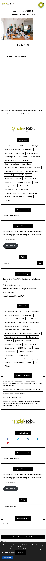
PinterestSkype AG (22, 189)
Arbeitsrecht (20, 153)
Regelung (7, 197)
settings (20, 552)
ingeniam (19, 179)
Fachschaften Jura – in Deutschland (29, 390)
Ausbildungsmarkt (10, 157)
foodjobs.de (8, 175)
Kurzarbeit (37, 182)
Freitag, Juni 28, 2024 (28, 14)
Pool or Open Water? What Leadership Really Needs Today (21, 280)
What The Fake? (9, 292)
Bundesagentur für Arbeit (13, 160)
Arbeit (27, 146)
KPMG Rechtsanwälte (24, 182)
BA (20, 157)
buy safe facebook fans (11, 394)
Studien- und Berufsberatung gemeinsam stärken (20, 288)
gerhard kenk (19, 175)
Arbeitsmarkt (9, 153)
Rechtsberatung (16, 398)
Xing (36, 197)
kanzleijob (16, 14)
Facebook (37, 168)
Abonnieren (10, 246)
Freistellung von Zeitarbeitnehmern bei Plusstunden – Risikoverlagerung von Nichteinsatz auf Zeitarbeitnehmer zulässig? (21, 403)
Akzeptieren (7, 557)
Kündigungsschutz (10, 186)
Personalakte (9, 189)
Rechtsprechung (33, 193)
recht (23, 193)
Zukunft (7, 200)
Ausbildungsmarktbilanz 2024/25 (14, 296)
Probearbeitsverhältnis (12, 193)
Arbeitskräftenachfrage (12, 150)
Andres (5, 398)
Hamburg (28, 175)
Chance (25, 160)
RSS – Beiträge (5, 542)
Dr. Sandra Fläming (26, 168)
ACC (21, 146)
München (30, 186)
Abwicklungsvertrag (11, 146)
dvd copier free (8, 402)
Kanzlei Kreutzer (10, 182)
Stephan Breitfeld (18, 197)
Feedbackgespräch (32, 171)
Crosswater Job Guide (12, 164)
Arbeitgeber (35, 146)
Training (29, 197)
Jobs (25, 179)
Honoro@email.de (9, 390)
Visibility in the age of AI (11, 285)
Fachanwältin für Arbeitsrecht (14, 171)
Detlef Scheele (26, 164)
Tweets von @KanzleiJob (11, 216)
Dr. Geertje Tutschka (11, 168)
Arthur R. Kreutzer (32, 153)
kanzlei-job (33, 179)
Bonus (25, 157)
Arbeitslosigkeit (27, 150)
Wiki (23, 394)
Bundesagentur (35, 157)
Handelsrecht (9, 179)
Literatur (22, 186)
